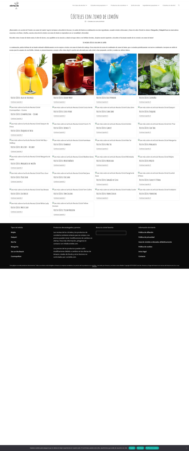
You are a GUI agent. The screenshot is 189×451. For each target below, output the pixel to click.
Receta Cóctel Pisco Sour (19, 177)
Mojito (13, 232)
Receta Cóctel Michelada (105, 160)
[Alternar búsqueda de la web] (179, 5)
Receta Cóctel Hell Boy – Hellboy (23, 147)
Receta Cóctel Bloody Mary (63, 97)
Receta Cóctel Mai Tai (104, 144)
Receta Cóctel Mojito (146, 160)
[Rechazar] (187, 448)
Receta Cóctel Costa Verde (63, 111)
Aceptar (131, 448)
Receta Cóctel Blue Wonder (106, 97)
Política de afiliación (146, 232)
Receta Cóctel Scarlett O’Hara (150, 179)
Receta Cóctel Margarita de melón (23, 163)
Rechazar (140, 448)
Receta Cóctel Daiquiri (147, 111)
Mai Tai (13, 242)
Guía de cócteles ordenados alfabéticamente (155, 242)
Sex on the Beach (17, 251)
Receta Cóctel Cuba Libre (105, 111)
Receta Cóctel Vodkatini (148, 193)
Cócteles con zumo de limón (96, 21)
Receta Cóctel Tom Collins (63, 193)
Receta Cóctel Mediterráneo (64, 160)
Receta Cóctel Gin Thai (147, 127)
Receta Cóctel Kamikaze (62, 144)
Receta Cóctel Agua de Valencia (22, 97)
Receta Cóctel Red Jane (62, 177)
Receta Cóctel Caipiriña (147, 97)
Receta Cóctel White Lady (20, 207)
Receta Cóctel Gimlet (104, 127)
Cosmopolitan (16, 256)
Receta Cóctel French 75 (62, 127)
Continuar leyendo (16, 102)
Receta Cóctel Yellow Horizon (64, 210)
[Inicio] (85, 21)
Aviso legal (142, 251)
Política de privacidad (146, 237)
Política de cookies (145, 247)
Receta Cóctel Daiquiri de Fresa (22, 130)
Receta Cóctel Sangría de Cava (107, 179)
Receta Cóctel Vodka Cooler (106, 193)
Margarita (14, 247)
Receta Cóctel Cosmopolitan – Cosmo (24, 114)
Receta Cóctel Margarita (148, 144)
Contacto (142, 256)
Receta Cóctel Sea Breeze (19, 193)
